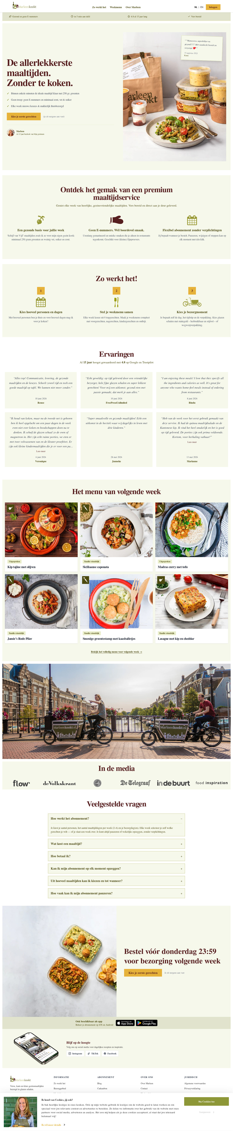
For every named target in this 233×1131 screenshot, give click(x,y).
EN (201, 7)
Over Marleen (133, 7)
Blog (99, 1083)
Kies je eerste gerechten (23, 116)
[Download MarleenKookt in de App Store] (125, 1023)
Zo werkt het (99, 7)
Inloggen (213, 7)
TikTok (94, 1053)
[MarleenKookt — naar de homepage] (47, 6)
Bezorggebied (60, 1088)
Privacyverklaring (192, 1088)
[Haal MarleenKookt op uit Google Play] (146, 1023)
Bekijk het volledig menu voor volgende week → (116, 651)
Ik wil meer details (51, 1125)
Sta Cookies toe (206, 1101)
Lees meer (40, 451)
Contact (144, 1088)
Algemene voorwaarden (195, 1083)
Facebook (111, 1053)
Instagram (77, 1053)
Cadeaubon (102, 1088)
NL (195, 7)
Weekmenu (116, 7)
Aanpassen (204, 1112)
